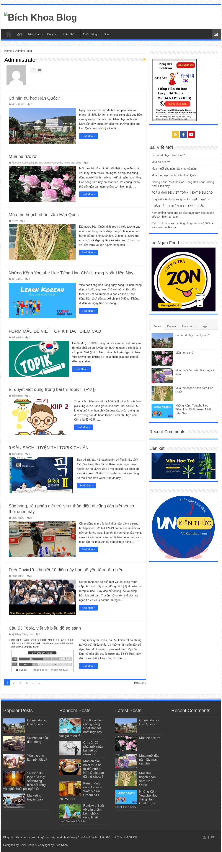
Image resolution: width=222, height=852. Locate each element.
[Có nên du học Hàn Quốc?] (14, 725)
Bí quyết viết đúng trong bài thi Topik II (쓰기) (52, 389)
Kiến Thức (69, 34)
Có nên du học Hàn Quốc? (34, 98)
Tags (204, 326)
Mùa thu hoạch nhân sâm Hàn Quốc (44, 214)
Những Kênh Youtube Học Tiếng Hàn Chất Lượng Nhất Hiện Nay (71, 273)
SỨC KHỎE (18, 518)
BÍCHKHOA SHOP (125, 837)
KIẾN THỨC (18, 104)
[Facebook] (183, 134)
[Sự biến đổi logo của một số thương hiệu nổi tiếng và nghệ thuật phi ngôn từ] (14, 778)
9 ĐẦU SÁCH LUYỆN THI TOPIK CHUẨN (48, 447)
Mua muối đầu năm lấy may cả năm (174, 168)
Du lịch (51, 34)
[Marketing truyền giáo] (14, 801)
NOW (15, 221)
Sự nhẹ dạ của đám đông (37, 739)
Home (8, 50)
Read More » (88, 136)
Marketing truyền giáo (35, 797)
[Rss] (175, 134)
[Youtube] (191, 134)
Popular (172, 326)
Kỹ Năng (16, 634)
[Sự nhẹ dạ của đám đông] (14, 743)
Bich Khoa (61, 845)
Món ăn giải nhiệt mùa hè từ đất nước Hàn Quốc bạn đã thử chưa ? (93, 768)
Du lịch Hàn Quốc (53, 162)
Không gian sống (72, 162)
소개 (20, 34)
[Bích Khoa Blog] (40, 16)
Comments (189, 326)
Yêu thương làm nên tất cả (37, 757)
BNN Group (27, 845)
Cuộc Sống (90, 34)
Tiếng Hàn (34, 34)
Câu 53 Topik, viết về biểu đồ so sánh (45, 628)
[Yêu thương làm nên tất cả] (14, 761)
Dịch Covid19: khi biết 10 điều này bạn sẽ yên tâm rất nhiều (66, 569)
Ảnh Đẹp (16, 162)
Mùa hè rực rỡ (23, 156)
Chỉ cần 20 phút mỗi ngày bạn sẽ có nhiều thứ (93, 748)
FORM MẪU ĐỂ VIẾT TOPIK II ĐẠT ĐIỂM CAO (55, 331)
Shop (107, 34)
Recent (157, 326)
